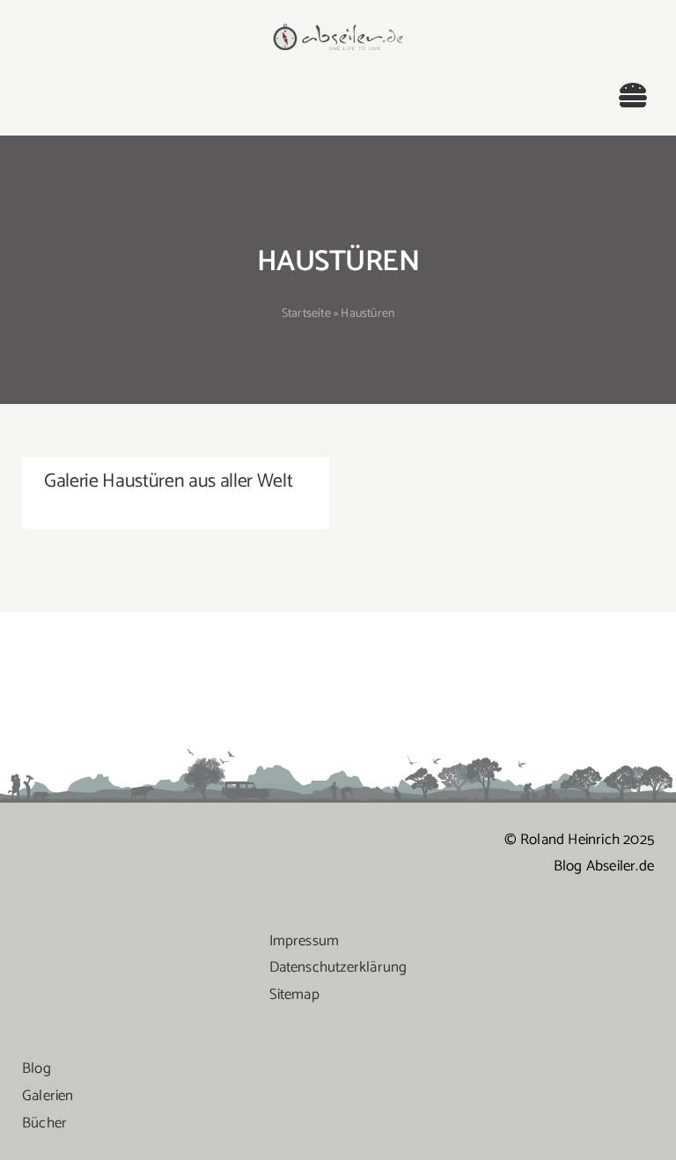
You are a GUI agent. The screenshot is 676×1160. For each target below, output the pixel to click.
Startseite (306, 314)
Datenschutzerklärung (338, 967)
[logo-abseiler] (337, 28)
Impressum (304, 941)
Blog (36, 1068)
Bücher (44, 1123)
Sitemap (294, 994)
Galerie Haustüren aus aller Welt (168, 481)
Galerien (48, 1095)
